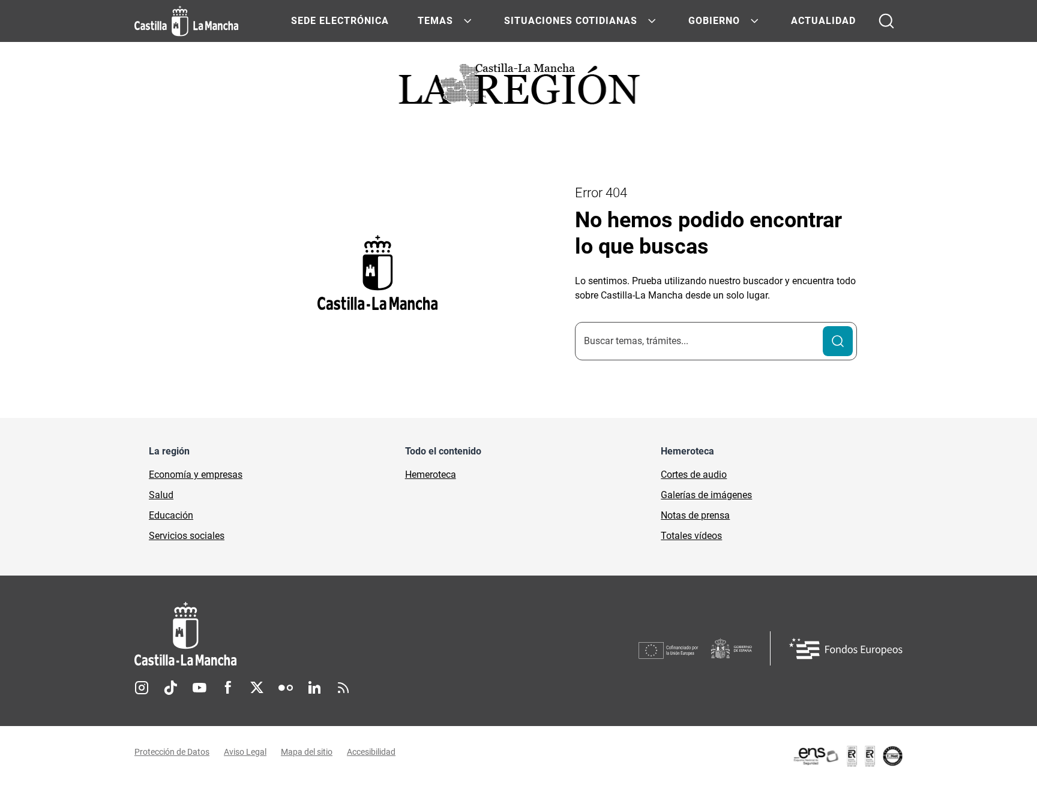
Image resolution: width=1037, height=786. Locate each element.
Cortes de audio (694, 474)
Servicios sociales (186, 535)
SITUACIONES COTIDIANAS (570, 20)
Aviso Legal (245, 752)
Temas (435, 20)
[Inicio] (297, 634)
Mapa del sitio (306, 752)
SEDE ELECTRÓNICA (340, 20)
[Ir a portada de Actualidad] (518, 88)
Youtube (199, 687)
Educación (171, 515)
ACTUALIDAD (823, 20)
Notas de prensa (695, 515)
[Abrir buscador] (886, 21)
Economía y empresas (195, 474)
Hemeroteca (430, 474)
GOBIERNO (714, 20)
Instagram (141, 687)
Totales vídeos (691, 535)
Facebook (228, 687)
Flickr (285, 687)
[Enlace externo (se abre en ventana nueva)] (847, 756)
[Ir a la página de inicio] (186, 21)
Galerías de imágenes (706, 495)
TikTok (170, 687)
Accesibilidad (371, 752)
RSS (343, 687)
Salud (161, 495)
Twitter (256, 687)
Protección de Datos (171, 752)
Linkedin (314, 687)
